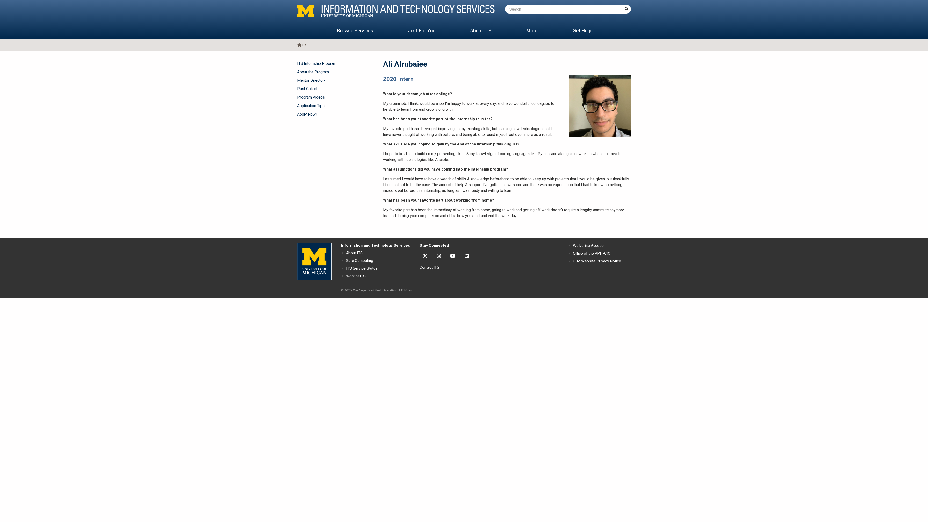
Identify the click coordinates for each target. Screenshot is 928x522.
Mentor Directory (311, 80)
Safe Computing (359, 260)
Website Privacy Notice (597, 261)
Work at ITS (356, 276)
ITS (304, 45)
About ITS (480, 31)
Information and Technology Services (375, 245)
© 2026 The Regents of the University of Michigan (376, 290)
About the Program (313, 72)
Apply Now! (307, 114)
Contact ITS (429, 267)
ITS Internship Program (316, 63)
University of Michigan (314, 261)
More (532, 31)
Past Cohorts (308, 89)
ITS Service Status (361, 268)
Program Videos (311, 97)
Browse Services (355, 31)
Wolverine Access (588, 245)
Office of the (591, 253)
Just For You (421, 31)
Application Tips (311, 105)
